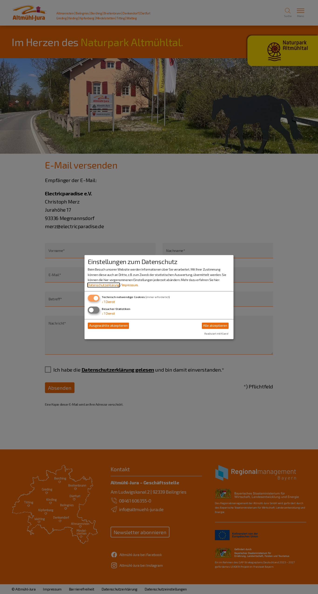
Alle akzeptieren (215, 326)
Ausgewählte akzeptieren (108, 326)
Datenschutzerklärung (103, 285)
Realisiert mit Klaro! (216, 333)
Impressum (130, 285)
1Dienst (108, 302)
